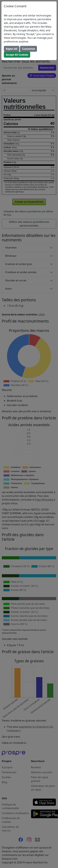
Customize (28, 49)
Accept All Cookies (17, 54)
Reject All (11, 49)
